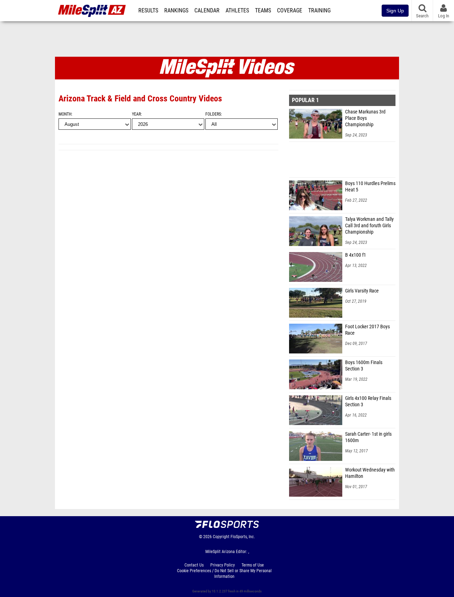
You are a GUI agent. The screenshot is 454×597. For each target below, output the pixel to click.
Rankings (176, 10)
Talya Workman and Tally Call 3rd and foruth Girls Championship (369, 225)
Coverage (289, 10)
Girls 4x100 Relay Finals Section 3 (368, 401)
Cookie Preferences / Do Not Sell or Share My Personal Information (224, 573)
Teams (263, 10)
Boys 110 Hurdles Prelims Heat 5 (370, 186)
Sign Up (395, 10)
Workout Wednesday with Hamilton (370, 473)
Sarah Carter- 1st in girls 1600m (368, 437)
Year (136, 114)
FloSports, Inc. (243, 536)
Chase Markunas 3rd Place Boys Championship (365, 118)
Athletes (237, 10)
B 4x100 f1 (355, 255)
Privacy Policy (222, 565)
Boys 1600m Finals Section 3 (363, 365)
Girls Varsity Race (362, 291)
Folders (213, 114)
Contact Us (194, 565)
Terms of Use (253, 565)
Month (65, 114)
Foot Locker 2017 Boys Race (367, 330)
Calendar (207, 10)
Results (148, 10)
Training (319, 10)
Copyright (221, 536)
